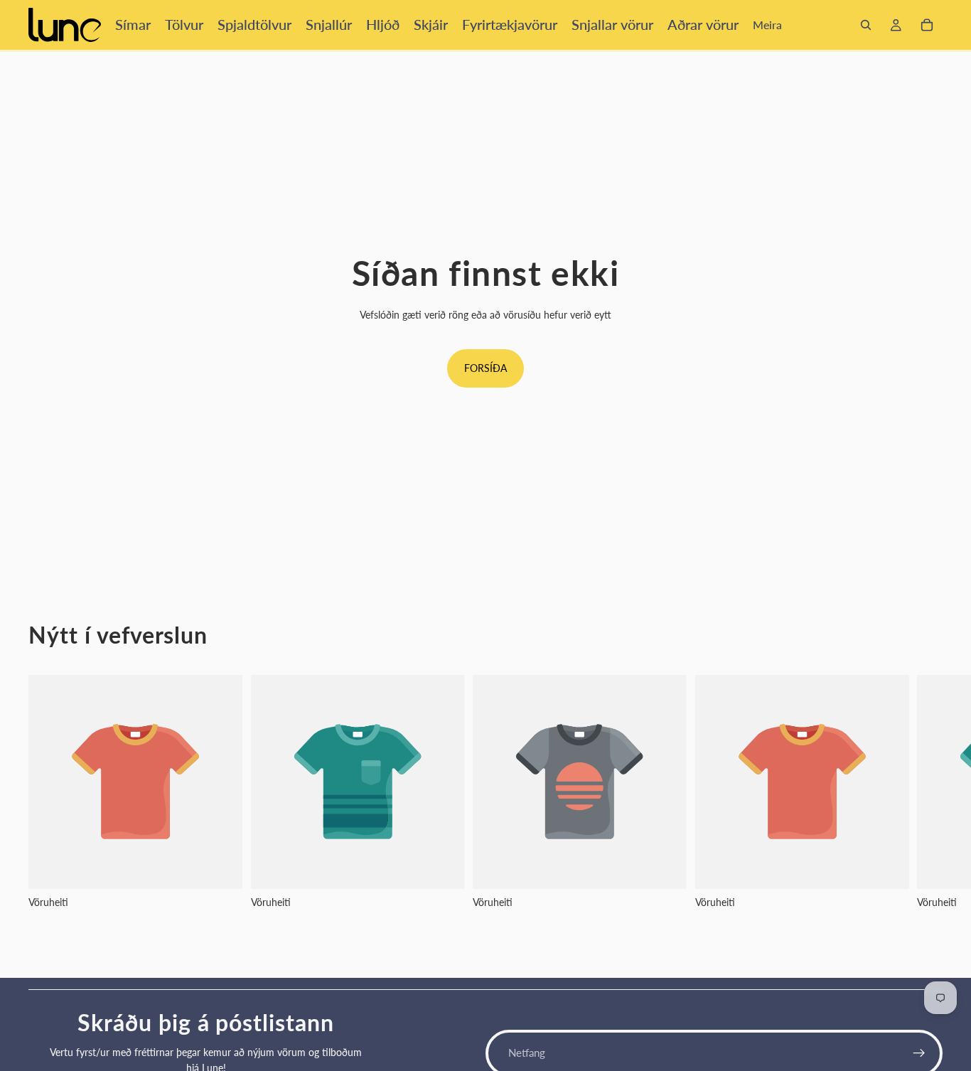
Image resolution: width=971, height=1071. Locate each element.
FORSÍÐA (485, 368)
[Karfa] (927, 25)
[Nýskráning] (919, 1053)
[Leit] (865, 25)
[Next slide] (927, 809)
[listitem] (767, 25)
